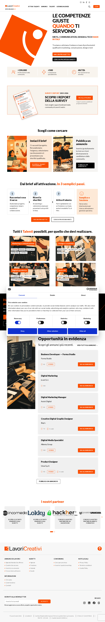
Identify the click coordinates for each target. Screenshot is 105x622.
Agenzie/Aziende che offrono (14, 562)
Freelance (33, 565)
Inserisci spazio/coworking (63, 565)
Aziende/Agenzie (63, 6)
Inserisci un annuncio (12, 568)
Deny (22, 331)
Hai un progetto (40, 219)
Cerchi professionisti (63, 219)
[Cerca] (89, 7)
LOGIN (96, 6)
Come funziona (10, 583)
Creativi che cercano (12, 565)
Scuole (32, 571)
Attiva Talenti (33, 6)
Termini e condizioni (86, 565)
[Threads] (89, 2)
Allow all (82, 331)
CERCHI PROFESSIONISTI (64, 59)
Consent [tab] (22, 295)
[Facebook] (86, 2)
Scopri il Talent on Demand (38, 165)
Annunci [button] (44, 6)
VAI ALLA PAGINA (84, 98)
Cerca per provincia (61, 562)
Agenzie (32, 562)
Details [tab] (52, 295)
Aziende (32, 568)
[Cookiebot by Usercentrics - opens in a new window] (88, 289)
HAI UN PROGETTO (62, 54)
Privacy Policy (84, 562)
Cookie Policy (84, 568)
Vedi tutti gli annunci (87, 345)
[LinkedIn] (83, 2)
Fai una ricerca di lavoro (13, 571)
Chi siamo (9, 580)
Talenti (52, 6)
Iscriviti (44, 601)
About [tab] (83, 295)
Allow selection (52, 331)
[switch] (41, 322)
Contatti (8, 585)
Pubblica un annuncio (83, 165)
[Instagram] (81, 2)
